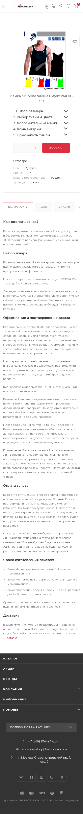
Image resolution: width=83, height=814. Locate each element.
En (46, 8)
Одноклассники (62, 777)
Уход (43, 206)
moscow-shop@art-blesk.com (44, 749)
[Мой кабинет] (68, 6)
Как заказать (18, 206)
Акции (9, 668)
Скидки (64, 206)
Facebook (31, 777)
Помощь (10, 709)
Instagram (41, 777)
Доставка (11, 637)
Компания (12, 689)
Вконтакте (21, 777)
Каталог (10, 658)
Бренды (10, 679)
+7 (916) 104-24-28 (42, 741)
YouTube (52, 777)
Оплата (58, 499)
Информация (15, 699)
